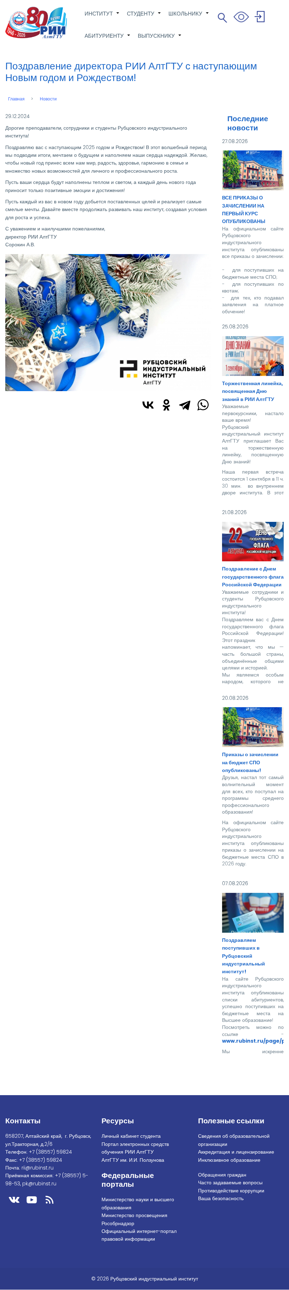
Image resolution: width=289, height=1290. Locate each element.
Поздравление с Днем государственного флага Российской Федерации (253, 576)
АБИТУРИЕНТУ (108, 39)
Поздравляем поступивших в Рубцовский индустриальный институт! (243, 956)
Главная (16, 99)
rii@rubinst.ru (37, 1167)
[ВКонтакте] (148, 404)
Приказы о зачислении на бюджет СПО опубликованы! (250, 762)
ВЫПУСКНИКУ (160, 39)
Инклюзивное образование (229, 1160)
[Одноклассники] (166, 404)
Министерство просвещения (134, 1215)
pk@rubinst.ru (39, 1183)
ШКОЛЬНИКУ (188, 17)
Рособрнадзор (118, 1223)
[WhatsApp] (203, 404)
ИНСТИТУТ (102, 17)
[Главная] (36, 22)
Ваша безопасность (221, 1198)
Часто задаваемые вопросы (230, 1182)
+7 (50, 1151)
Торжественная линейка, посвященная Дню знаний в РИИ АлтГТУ (252, 391)
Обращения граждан (222, 1174)
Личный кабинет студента (131, 1136)
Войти (261, 18)
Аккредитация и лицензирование (236, 1151)
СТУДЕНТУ (144, 17)
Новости (48, 99)
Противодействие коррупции (231, 1190)
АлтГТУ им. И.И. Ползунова (133, 1160)
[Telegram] (184, 404)
